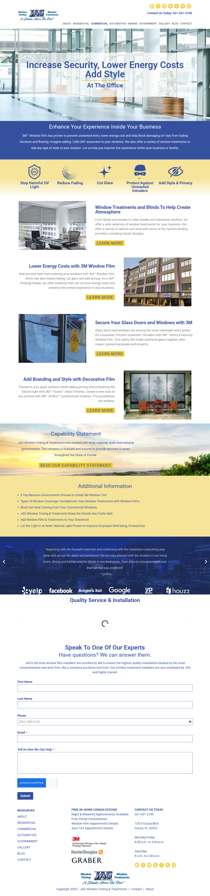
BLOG (175, 23)
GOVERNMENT (148, 23)
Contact (136, 889)
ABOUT (67, 23)
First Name (24, 682)
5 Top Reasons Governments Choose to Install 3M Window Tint (63, 495)
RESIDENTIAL (81, 23)
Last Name (24, 699)
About (150, 889)
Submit (25, 796)
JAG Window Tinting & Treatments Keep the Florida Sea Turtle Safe (66, 513)
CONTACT (186, 23)
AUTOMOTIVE (117, 23)
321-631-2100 (182, 13)
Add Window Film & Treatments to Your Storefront (54, 519)
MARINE (133, 23)
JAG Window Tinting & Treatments (103, 889)
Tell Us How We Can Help (35, 749)
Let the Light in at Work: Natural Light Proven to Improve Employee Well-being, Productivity (82, 526)
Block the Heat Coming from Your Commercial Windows (58, 507)
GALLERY (164, 23)
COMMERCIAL (99, 23)
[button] (4, 561)
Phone (21, 715)
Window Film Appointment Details (94, 823)
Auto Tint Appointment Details (92, 828)
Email (22, 732)
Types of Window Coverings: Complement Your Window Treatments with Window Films (79, 501)
